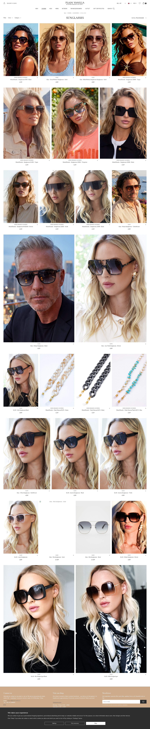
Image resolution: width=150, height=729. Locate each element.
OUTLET (87, 8)
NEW (37, 8)
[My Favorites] (140, 3)
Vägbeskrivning (57, 702)
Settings (54, 723)
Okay (95, 723)
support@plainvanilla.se (13, 701)
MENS (57, 8)
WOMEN (44, 8)
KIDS (50, 8)
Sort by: (134, 18)
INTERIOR (64, 8)
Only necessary (75, 723)
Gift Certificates (98, 8)
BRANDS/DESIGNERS (76, 8)
